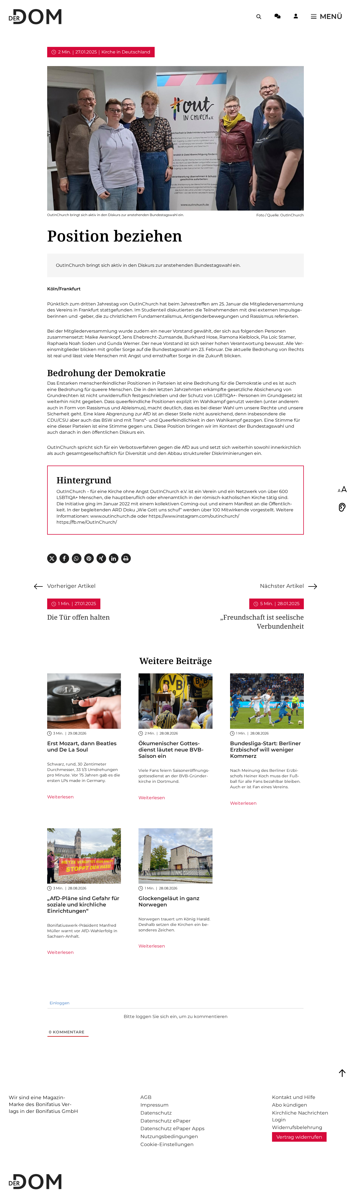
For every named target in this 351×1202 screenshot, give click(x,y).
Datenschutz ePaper (165, 1121)
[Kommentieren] (277, 17)
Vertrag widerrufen (299, 1137)
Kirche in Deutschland (125, 52)
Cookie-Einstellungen (167, 1144)
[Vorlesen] (342, 507)
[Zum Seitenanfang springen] (342, 1073)
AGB (145, 1097)
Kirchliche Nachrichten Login (300, 1116)
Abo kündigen (289, 1105)
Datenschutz (156, 1113)
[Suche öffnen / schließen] (259, 17)
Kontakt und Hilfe (293, 1097)
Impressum (154, 1105)
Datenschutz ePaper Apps (172, 1128)
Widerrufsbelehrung (297, 1127)
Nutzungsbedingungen (169, 1136)
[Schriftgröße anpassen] (342, 489)
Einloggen (59, 1002)
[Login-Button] (295, 17)
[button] (52, 558)
